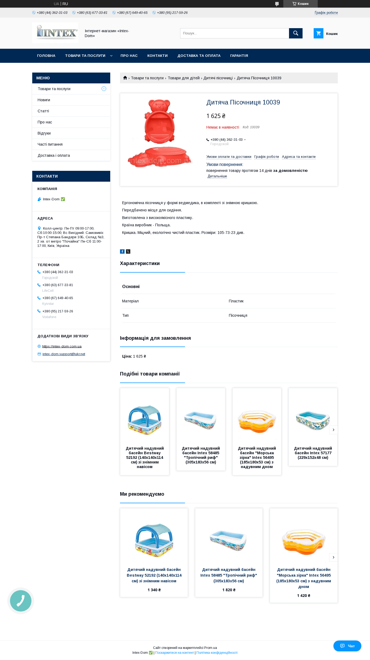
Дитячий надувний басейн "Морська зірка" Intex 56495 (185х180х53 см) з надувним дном (257, 457)
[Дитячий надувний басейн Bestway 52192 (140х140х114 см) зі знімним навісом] (144, 415)
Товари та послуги (85, 56)
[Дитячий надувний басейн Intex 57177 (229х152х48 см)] (313, 415)
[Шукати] (296, 33)
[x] (128, 252)
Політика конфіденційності (217, 653)
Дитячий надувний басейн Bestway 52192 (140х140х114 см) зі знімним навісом (145, 457)
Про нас (129, 56)
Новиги (44, 100)
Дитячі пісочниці (218, 78)
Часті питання (50, 144)
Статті (43, 111)
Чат (351, 646)
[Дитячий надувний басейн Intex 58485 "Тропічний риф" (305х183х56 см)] (201, 415)
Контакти (157, 56)
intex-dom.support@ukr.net (64, 354)
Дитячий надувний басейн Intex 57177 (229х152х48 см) (313, 453)
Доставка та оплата (198, 56)
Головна (46, 56)
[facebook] (122, 252)
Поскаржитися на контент (174, 653)
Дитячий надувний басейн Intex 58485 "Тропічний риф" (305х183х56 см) (201, 455)
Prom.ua (210, 648)
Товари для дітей (184, 78)
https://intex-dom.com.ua (62, 346)
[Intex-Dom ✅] (55, 42)
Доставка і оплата (54, 155)
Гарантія (239, 56)
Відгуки (44, 133)
